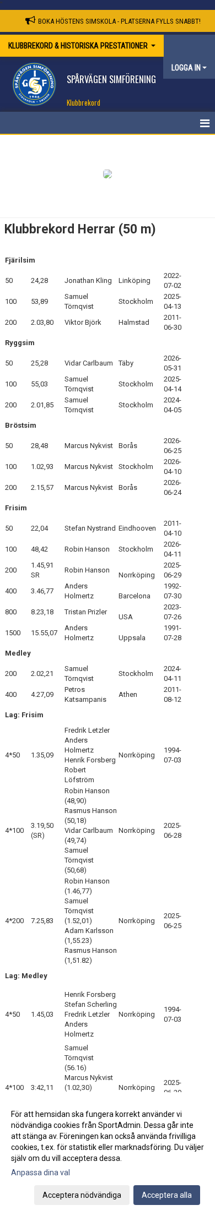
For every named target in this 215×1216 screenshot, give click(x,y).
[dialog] (107, 1154)
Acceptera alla (167, 1195)
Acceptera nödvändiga (81, 1195)
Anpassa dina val (40, 1172)
